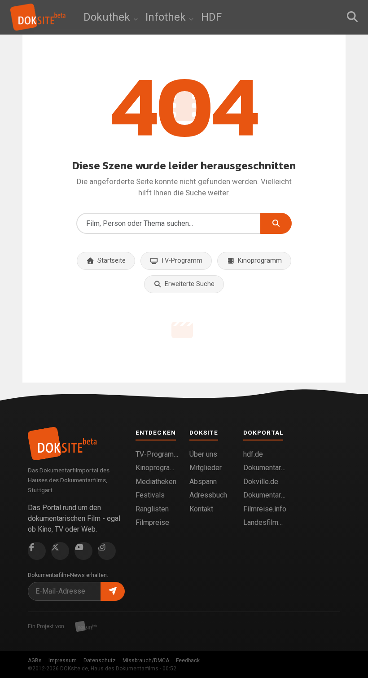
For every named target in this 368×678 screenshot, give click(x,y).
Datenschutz (99, 660)
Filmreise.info (264, 509)
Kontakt (201, 509)
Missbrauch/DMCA (146, 660)
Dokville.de (260, 481)
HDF (211, 17)
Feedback (188, 660)
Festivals (150, 495)
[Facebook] (37, 551)
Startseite (111, 260)
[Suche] (352, 17)
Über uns (203, 454)
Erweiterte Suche (190, 284)
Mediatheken (156, 481)
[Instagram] (107, 551)
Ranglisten (152, 509)
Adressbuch (208, 495)
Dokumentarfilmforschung (264, 495)
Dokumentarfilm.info (264, 467)
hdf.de (253, 454)
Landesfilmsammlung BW (264, 522)
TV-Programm (181, 260)
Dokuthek (108, 17)
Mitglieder (205, 467)
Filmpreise (152, 522)
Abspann (203, 481)
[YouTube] (83, 551)
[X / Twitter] (60, 551)
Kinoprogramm (260, 260)
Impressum (62, 660)
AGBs (35, 660)
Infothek (166, 17)
